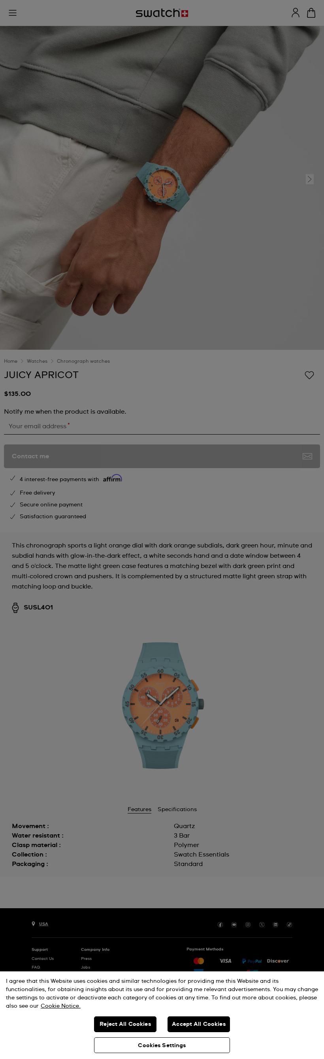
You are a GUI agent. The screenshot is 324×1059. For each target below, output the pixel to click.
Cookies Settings (162, 1045)
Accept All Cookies (199, 1024)
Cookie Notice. (61, 1006)
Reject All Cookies (125, 1024)
